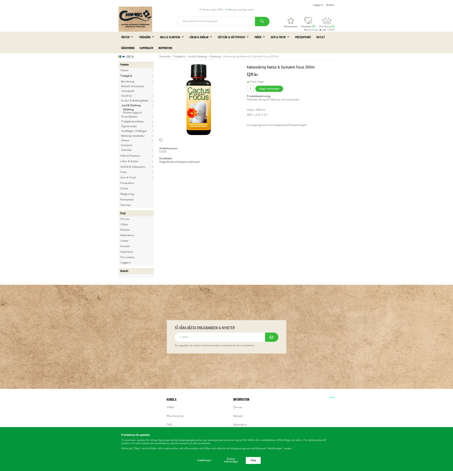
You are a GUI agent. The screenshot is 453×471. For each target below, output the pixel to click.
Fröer (257, 37)
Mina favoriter (175, 416)
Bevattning (127, 81)
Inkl (324, 30)
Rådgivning (127, 48)
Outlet (320, 37)
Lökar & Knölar (199, 37)
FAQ (169, 425)
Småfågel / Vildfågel (134, 131)
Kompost (126, 145)
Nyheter (125, 230)
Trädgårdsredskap (132, 121)
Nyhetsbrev (127, 235)
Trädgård (145, 37)
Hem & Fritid (278, 37)
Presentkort (303, 37)
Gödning (128, 109)
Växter (125, 37)
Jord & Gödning (131, 105)
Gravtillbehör (129, 117)
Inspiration (165, 48)
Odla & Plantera (170, 37)
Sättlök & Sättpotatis (231, 37)
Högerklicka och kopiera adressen (179, 162)
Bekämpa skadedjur (133, 136)
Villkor (124, 224)
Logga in (318, 5)
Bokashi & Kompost (132, 86)
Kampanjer (146, 48)
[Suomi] (124, 56)
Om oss (124, 219)
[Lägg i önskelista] (198, 140)
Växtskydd (127, 91)
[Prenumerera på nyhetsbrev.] (271, 337)
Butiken (330, 5)
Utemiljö (126, 150)
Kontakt (125, 246)
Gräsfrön (126, 96)
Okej (253, 460)
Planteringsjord (132, 113)
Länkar (124, 241)
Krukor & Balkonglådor (135, 100)
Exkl (332, 30)
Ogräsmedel (129, 126)
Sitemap (125, 205)
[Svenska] (120, 56)
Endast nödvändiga (231, 460)
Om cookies (127, 257)
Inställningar (204, 460)
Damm (125, 140)
